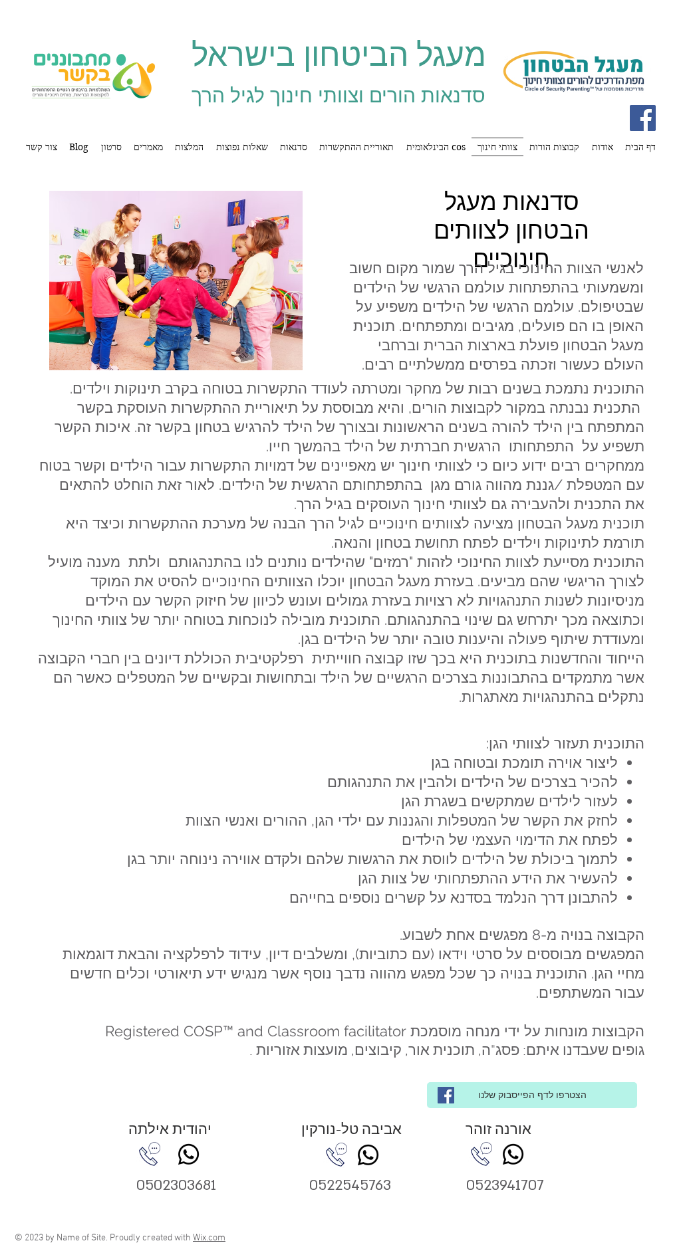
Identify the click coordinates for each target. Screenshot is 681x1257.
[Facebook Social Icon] (643, 118)
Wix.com (209, 1238)
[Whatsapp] (189, 1154)
